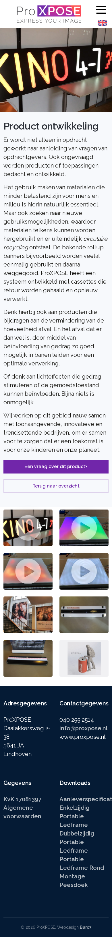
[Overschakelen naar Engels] (102, 22)
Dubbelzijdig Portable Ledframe (76, 842)
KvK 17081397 (22, 799)
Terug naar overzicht (56, 486)
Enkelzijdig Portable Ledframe (74, 816)
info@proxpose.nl (83, 728)
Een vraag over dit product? (56, 466)
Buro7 (86, 927)
